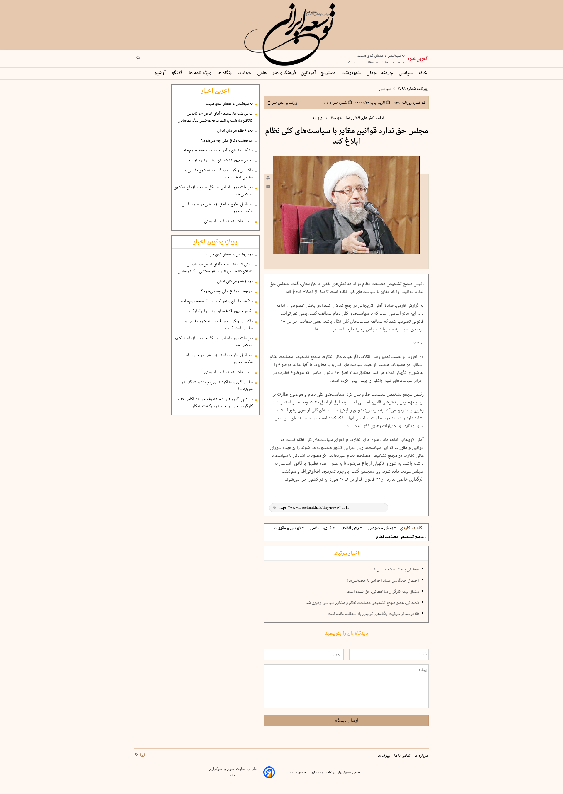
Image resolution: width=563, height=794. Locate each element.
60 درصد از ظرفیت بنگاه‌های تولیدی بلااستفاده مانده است (373, 614)
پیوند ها (384, 755)
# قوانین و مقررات (289, 528)
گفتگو (178, 73)
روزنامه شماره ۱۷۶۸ (413, 89)
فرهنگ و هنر (284, 73)
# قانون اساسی (322, 528)
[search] (143, 59)
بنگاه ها (225, 73)
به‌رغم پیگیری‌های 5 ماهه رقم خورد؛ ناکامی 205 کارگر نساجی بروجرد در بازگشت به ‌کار (215, 403)
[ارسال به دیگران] (268, 187)
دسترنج (328, 73)
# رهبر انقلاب (351, 528)
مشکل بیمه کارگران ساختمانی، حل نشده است (383, 591)
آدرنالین (308, 73)
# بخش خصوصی (382, 528)
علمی (262, 73)
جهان (372, 73)
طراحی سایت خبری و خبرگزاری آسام (233, 772)
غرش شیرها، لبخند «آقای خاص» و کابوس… (370, 60)
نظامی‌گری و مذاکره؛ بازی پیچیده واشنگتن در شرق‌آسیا (217, 386)
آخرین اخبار (215, 91)
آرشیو (160, 73)
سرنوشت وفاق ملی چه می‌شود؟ (227, 140)
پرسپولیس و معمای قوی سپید (229, 103)
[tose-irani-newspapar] (291, 34)
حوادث (245, 73)
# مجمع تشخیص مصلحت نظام (401, 537)
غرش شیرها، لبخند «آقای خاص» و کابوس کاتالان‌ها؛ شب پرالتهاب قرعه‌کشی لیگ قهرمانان (215, 117)
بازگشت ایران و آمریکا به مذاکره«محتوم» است (215, 150)
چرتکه (387, 73)
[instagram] (142, 755)
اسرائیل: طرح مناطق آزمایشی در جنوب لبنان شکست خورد (217, 208)
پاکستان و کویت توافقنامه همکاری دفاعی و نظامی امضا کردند (219, 174)
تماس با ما (402, 755)
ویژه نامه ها (201, 73)
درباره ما (421, 755)
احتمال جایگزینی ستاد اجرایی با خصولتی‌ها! (383, 580)
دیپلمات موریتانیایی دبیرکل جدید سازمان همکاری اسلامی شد (213, 191)
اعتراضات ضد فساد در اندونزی (228, 221)
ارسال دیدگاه (346, 721)
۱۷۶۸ (406, 103)
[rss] (136, 755)
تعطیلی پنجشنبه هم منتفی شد (395, 569)
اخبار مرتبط (346, 553)
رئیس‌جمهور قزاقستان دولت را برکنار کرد (220, 160)
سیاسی (406, 73)
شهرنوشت (351, 73)
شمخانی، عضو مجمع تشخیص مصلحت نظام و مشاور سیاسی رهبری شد (362, 602)
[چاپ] (268, 179)
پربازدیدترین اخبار (215, 242)
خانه (422, 73)
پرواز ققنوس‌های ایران (235, 130)
